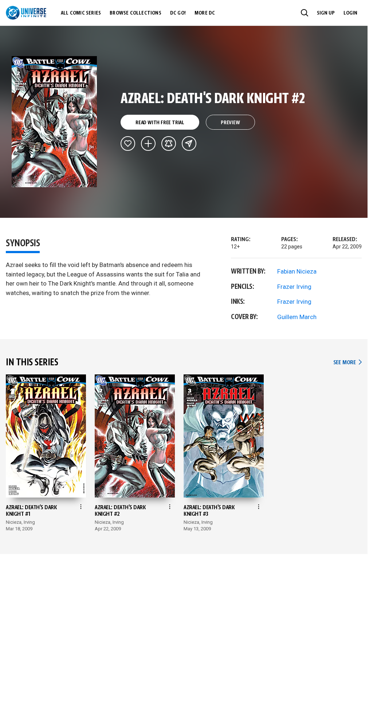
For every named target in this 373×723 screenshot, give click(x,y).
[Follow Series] (168, 143)
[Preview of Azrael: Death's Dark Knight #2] (54, 121)
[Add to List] (148, 143)
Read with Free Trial (160, 122)
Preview (230, 122)
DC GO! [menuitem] (178, 13)
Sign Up (326, 13)
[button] (304, 12)
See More (347, 362)
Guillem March (297, 317)
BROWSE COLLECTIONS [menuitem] (135, 13)
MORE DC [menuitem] (205, 13)
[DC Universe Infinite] (26, 12)
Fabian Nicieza (297, 271)
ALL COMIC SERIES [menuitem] (81, 13)
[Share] (189, 143)
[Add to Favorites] (128, 143)
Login (350, 13)
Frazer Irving (294, 286)
